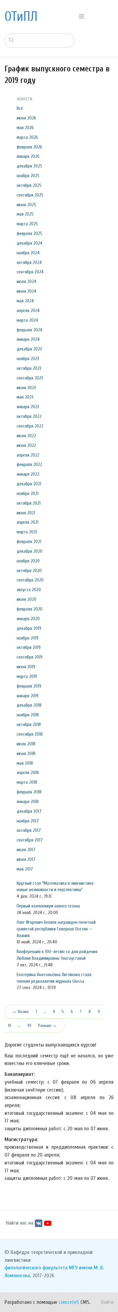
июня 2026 (26, 118)
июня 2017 (26, 859)
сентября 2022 (30, 426)
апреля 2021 (27, 522)
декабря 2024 (29, 243)
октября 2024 (29, 262)
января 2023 (28, 406)
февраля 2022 (29, 464)
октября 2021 (29, 503)
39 (29, 1025)
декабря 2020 (29, 551)
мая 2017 (25, 869)
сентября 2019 (29, 657)
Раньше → (47, 1025)
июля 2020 (26, 599)
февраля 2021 (29, 541)
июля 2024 (26, 281)
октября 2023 (29, 368)
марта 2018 (27, 782)
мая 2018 (25, 763)
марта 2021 (27, 532)
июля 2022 (26, 435)
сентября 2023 (30, 378)
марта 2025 (27, 223)
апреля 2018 (28, 772)
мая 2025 (25, 214)
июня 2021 (26, 513)
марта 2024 (27, 320)
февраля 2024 (29, 330)
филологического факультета (36, 1268)
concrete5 (69, 1302)
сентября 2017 (30, 840)
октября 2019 (29, 647)
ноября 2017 (28, 821)
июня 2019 (26, 666)
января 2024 (28, 339)
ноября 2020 (28, 561)
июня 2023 (26, 387)
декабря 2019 (29, 628)
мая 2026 (25, 127)
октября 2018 (29, 724)
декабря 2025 (29, 166)
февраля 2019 (29, 686)
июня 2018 (26, 753)
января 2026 (28, 156)
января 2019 (27, 695)
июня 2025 (26, 204)
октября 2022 (29, 416)
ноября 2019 (27, 638)
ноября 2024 (28, 253)
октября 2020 (29, 570)
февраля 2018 (29, 792)
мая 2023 (25, 397)
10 (9, 1025)
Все (20, 108)
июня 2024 (26, 291)
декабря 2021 (29, 484)
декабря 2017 (29, 811)
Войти (107, 1302)
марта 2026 (27, 137)
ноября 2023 (28, 358)
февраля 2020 (29, 609)
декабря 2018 (29, 705)
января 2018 (28, 801)
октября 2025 (29, 185)
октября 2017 (29, 830)
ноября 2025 (28, 175)
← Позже (20, 1011)
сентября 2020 (30, 580)
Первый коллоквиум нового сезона (48, 906)
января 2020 (28, 618)
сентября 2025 (30, 195)
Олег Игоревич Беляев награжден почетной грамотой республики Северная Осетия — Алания (56, 929)
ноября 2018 (28, 715)
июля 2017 (26, 849)
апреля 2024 (28, 310)
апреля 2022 (28, 455)
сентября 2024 (30, 272)
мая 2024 (25, 301)
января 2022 (28, 474)
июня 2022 (26, 445)
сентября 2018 (30, 734)
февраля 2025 (29, 233)
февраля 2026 (29, 147)
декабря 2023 (29, 349)
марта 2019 (27, 676)
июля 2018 (26, 744)
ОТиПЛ (21, 16)
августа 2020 (29, 589)
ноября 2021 (27, 493)
